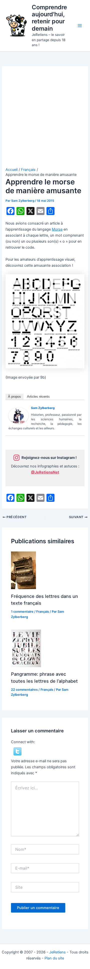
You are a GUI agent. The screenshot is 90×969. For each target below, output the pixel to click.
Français (42, 611)
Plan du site (54, 958)
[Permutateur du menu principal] (79, 25)
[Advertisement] (45, 119)
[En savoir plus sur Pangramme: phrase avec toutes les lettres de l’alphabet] (26, 648)
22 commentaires (24, 689)
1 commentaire (22, 611)
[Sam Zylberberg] (18, 415)
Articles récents (38, 396)
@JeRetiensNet (45, 472)
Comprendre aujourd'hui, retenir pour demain (49, 18)
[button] (18, 751)
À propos (14, 396)
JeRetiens (57, 952)
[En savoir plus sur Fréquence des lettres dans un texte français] (23, 570)
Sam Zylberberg (43, 408)
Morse (57, 229)
